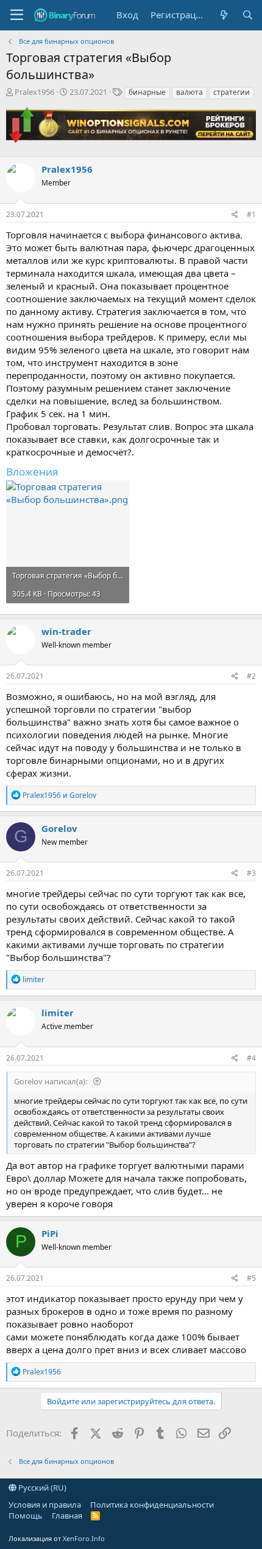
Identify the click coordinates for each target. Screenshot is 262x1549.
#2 (251, 676)
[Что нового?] (223, 15)
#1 (251, 214)
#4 (251, 1058)
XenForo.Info (84, 1538)
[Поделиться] (235, 215)
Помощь (26, 1515)
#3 (251, 873)
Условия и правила (45, 1504)
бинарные (147, 92)
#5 (251, 1278)
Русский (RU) (41, 1487)
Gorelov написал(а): (51, 1081)
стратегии (231, 92)
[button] (16, 15)
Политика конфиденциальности (152, 1504)
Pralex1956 (34, 91)
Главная (67, 1515)
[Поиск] (248, 15)
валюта (189, 92)
